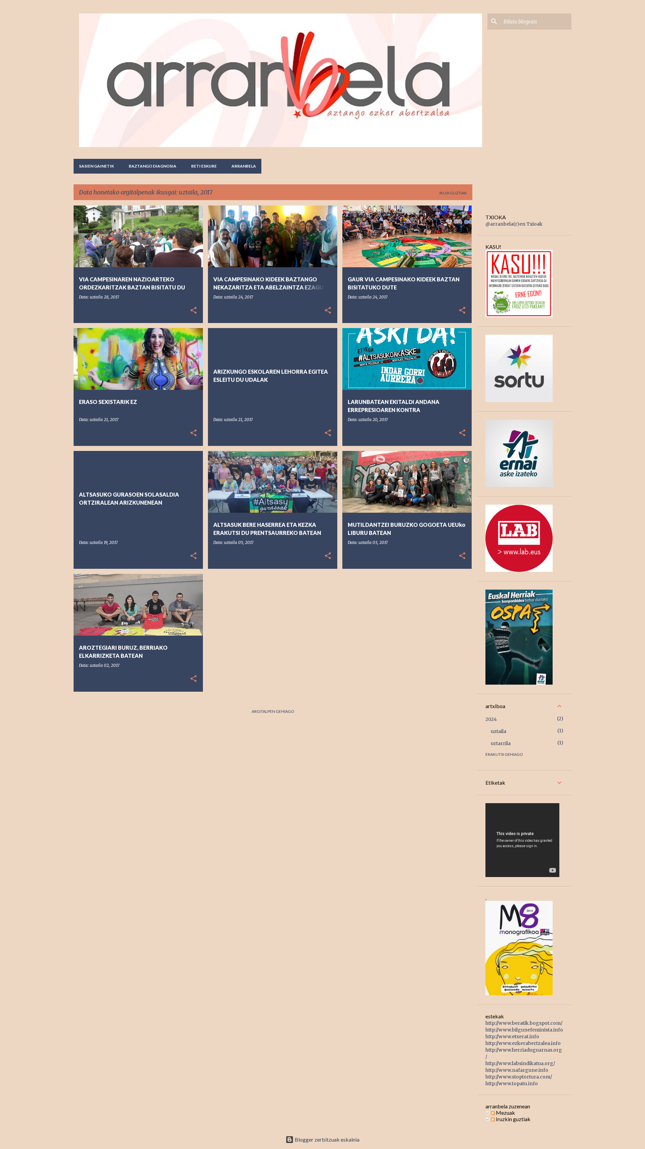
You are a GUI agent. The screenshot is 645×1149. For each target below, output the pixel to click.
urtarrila (501, 743)
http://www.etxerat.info (512, 1036)
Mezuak (505, 1112)
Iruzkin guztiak (512, 1119)
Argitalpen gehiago (273, 711)
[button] (193, 310)
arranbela (243, 166)
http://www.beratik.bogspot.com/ (523, 1023)
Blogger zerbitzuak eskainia (326, 1139)
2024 (491, 719)
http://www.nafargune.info (516, 1070)
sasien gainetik (96, 166)
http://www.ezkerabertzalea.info (523, 1043)
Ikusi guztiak (453, 192)
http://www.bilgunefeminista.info (524, 1030)
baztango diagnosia (152, 166)
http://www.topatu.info (511, 1084)
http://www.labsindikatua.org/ (520, 1063)
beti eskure (204, 166)
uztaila (498, 731)
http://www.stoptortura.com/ (518, 1077)
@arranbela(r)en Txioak (514, 224)
